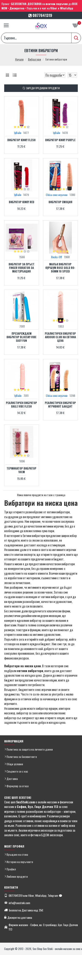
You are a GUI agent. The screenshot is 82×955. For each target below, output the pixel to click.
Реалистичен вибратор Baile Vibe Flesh (21, 404)
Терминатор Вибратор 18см (21, 470)
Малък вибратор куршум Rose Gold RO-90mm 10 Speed (60, 267)
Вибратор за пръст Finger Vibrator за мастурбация (21, 267)
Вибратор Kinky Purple (60, 140)
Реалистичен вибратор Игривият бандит (60, 404)
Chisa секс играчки (56, 194)
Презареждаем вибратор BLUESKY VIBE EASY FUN (21, 337)
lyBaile (17, 132)
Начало (19, 59)
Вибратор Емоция (60, 202)
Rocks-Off (56, 257)
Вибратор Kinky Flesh (21, 140)
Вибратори (34, 59)
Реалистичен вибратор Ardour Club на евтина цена (60, 337)
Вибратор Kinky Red (21, 202)
